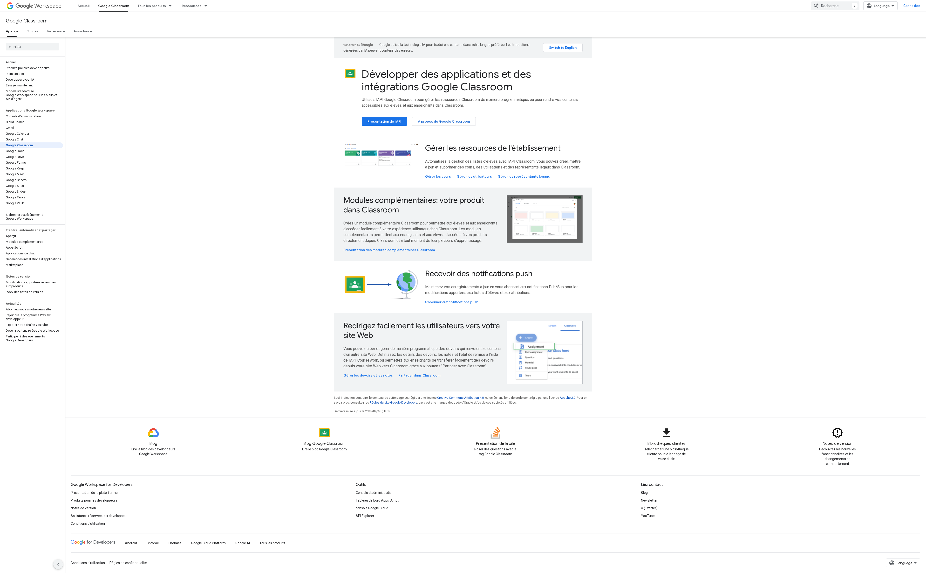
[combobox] (835, 5)
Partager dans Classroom (419, 375)
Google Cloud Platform (208, 543)
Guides (33, 31)
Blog (644, 493)
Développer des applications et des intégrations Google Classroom (446, 80)
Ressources (191, 6)
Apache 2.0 (567, 397)
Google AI (242, 543)
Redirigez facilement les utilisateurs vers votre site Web (421, 330)
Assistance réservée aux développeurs (100, 516)
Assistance (83, 31)
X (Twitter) (649, 508)
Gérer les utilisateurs (474, 176)
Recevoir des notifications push (478, 273)
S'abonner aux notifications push (451, 302)
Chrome (153, 543)
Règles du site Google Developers (393, 402)
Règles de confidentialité (128, 563)
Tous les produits (152, 6)
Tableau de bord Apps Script (377, 500)
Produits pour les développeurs (94, 500)
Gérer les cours (438, 176)
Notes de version (83, 508)
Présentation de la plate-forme (94, 493)
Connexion (911, 6)
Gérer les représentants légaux (524, 176)
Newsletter (649, 500)
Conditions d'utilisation (88, 523)
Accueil (83, 6)
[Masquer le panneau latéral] (58, 564)
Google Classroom (113, 6)
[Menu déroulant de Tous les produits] (171, 6)
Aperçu (12, 31)
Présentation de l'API (384, 121)
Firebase (175, 543)
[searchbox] (32, 46)
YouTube (648, 516)
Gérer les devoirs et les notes (368, 375)
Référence (56, 31)
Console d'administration (375, 493)
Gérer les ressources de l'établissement (493, 148)
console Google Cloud (372, 508)
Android (131, 543)
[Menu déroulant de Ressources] (207, 6)
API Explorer (365, 516)
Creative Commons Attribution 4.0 (460, 397)
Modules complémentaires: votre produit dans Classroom (413, 205)
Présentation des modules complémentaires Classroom (389, 250)
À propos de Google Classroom (444, 121)
